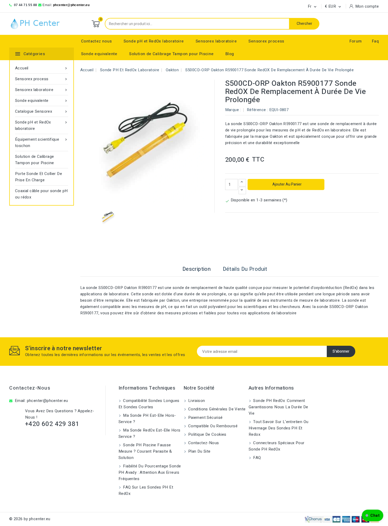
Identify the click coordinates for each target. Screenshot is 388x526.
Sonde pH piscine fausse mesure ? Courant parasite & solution (145, 451)
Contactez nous (96, 41)
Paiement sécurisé (205, 417)
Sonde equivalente (99, 54)
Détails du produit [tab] (245, 269)
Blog (229, 54)
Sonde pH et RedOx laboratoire (154, 41)
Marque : (233, 110)
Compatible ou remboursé (212, 426)
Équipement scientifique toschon (41, 142)
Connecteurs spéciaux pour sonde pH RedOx (276, 446)
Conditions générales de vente (216, 409)
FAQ (256, 458)
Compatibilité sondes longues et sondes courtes (149, 404)
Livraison (196, 401)
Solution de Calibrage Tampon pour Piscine (171, 54)
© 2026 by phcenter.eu (29, 519)
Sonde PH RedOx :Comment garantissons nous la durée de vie (278, 407)
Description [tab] (196, 269)
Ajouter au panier (287, 184)
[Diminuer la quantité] (242, 190)
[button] (372, 515)
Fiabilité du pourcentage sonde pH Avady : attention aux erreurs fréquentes (150, 472)
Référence (256, 110)
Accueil (41, 68)
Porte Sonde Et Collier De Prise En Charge (38, 177)
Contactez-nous (29, 388)
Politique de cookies (206, 434)
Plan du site (199, 451)
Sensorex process (266, 41)
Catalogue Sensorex (41, 111)
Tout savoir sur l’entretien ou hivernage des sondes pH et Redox (278, 428)
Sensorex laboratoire (216, 41)
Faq (375, 41)
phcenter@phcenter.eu (71, 5)
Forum (355, 41)
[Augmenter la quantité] (242, 182)
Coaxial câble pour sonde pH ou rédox (41, 194)
